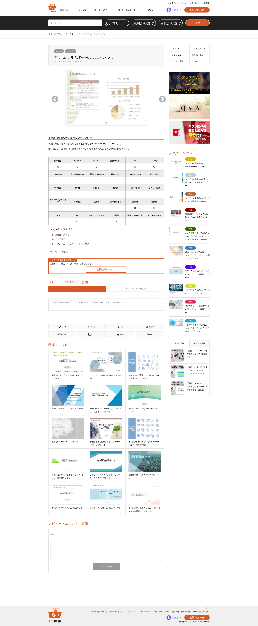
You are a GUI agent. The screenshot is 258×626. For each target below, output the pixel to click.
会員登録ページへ (106, 269)
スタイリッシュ (198, 48)
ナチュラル (71, 51)
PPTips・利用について (98, 612)
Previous (52, 97)
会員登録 (64, 10)
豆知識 (205, 612)
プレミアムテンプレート (129, 10)
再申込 (167, 612)
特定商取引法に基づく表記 (191, 612)
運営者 (206, 3)
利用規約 (196, 3)
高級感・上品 (197, 55)
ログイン (176, 9)
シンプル (59, 51)
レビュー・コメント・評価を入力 (135, 289)
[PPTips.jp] (52, 8)
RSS (207, 608)
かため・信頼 (177, 61)
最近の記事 (179, 343)
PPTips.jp (190, 622)
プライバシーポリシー (178, 3)
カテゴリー (114, 612)
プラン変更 (81, 10)
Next (160, 97)
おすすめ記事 (199, 343)
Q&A (150, 10)
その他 (195, 61)
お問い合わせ (197, 9)
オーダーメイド (101, 10)
